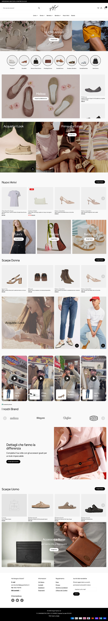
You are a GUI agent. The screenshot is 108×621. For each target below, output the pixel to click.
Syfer (57, 616)
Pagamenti (41, 590)
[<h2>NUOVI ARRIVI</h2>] (54, 36)
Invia (76, 594)
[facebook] (17, 600)
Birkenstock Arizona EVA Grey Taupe (63, 519)
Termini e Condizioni (62, 587)
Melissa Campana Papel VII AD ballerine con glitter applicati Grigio (93, 99)
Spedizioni (41, 587)
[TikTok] (22, 600)
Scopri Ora (72, 134)
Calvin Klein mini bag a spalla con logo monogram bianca (40, 213)
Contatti (40, 585)
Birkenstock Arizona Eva (86, 519)
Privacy (58, 585)
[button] (103, 198)
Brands (73, 15)
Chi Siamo (41, 582)
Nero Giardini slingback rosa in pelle (89, 212)
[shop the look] (33, 169)
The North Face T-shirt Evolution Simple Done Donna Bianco (14, 213)
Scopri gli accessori (13, 461)
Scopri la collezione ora (41, 98)
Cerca (39, 8)
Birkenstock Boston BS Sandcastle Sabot (37, 519)
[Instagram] (12, 600)
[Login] (101, 8)
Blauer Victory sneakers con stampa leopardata (39, 290)
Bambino (57, 15)
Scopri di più (54, 39)
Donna (41, 15)
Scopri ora (54, 549)
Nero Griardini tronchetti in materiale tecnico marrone (67, 290)
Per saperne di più (80, 463)
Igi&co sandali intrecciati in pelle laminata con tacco (14, 290)
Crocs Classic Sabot (6, 519)
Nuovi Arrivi (66, 15)
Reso (57, 582)
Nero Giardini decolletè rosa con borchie (64, 212)
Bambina (49, 15)
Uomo (34, 15)
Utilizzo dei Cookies (61, 590)
